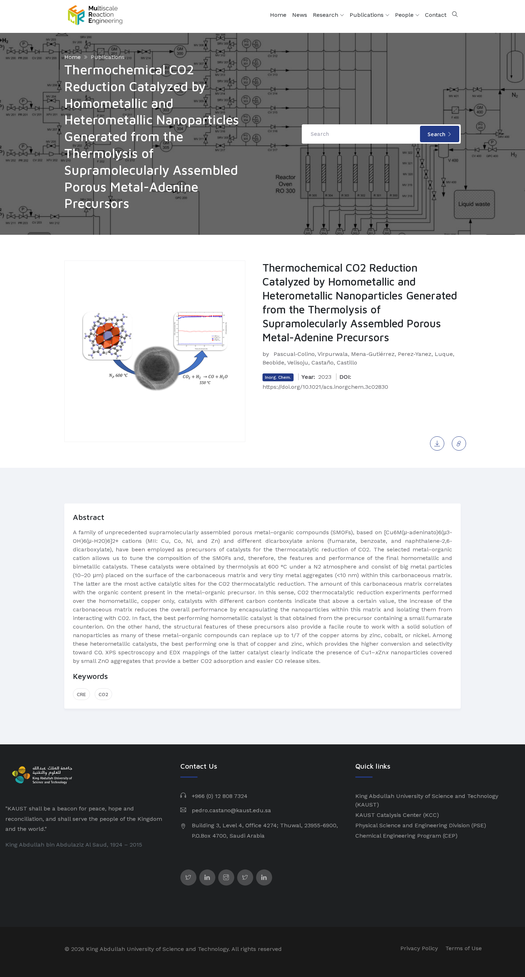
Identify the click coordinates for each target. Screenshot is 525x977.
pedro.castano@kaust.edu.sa (231, 810)
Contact (435, 14)
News (299, 14)
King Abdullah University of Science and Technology (426, 796)
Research (326, 14)
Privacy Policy (419, 948)
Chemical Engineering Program (398, 835)
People (405, 14)
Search (437, 134)
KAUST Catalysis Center (388, 815)
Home (278, 14)
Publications (367, 14)
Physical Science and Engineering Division (412, 825)
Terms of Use (463, 948)
